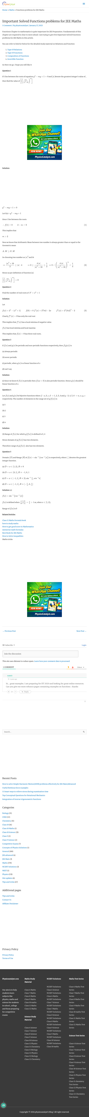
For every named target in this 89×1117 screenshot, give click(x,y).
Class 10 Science (8, 832)
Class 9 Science (8, 840)
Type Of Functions (14, 53)
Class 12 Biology (31, 1056)
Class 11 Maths (30, 1006)
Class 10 (5, 825)
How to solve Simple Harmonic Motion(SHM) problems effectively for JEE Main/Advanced (39, 784)
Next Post (81, 631)
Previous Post (9, 631)
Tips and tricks (8, 882)
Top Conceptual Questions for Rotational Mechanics (23, 795)
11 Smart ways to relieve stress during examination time (25, 792)
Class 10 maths (31, 1002)
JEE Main (6, 859)
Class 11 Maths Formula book (14, 520)
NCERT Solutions (9, 867)
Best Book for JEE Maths (12, 533)
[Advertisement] (44, 102)
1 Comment (7, 25)
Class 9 (5, 836)
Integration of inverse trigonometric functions (21, 799)
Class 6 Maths (30, 990)
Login (83, 645)
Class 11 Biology (31, 1050)
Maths (11, 10)
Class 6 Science (31, 1028)
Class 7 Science (31, 1031)
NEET (4, 871)
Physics (5, 874)
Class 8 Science (31, 1034)
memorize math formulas (12, 530)
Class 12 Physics (31, 1053)
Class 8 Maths (30, 996)
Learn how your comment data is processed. (52, 661)
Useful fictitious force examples (15, 788)
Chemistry (6, 821)
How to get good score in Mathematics (18, 527)
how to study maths (10, 523)
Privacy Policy (8, 955)
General (5, 851)
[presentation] (40, 76)
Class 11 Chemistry (32, 1047)
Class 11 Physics (31, 1044)
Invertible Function (15, 59)
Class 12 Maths (31, 1009)
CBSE (4, 817)
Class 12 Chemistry (32, 1059)
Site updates (7, 878)
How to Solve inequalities (12, 536)
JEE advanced (7, 855)
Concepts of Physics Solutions (14, 848)
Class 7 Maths (30, 993)
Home (4, 10)
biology (5, 813)
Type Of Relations (14, 50)
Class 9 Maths (30, 999)
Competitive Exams (10, 844)
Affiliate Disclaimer (10, 904)
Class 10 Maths (8, 828)
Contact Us (6, 900)
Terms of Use (7, 958)
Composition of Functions (18, 56)
